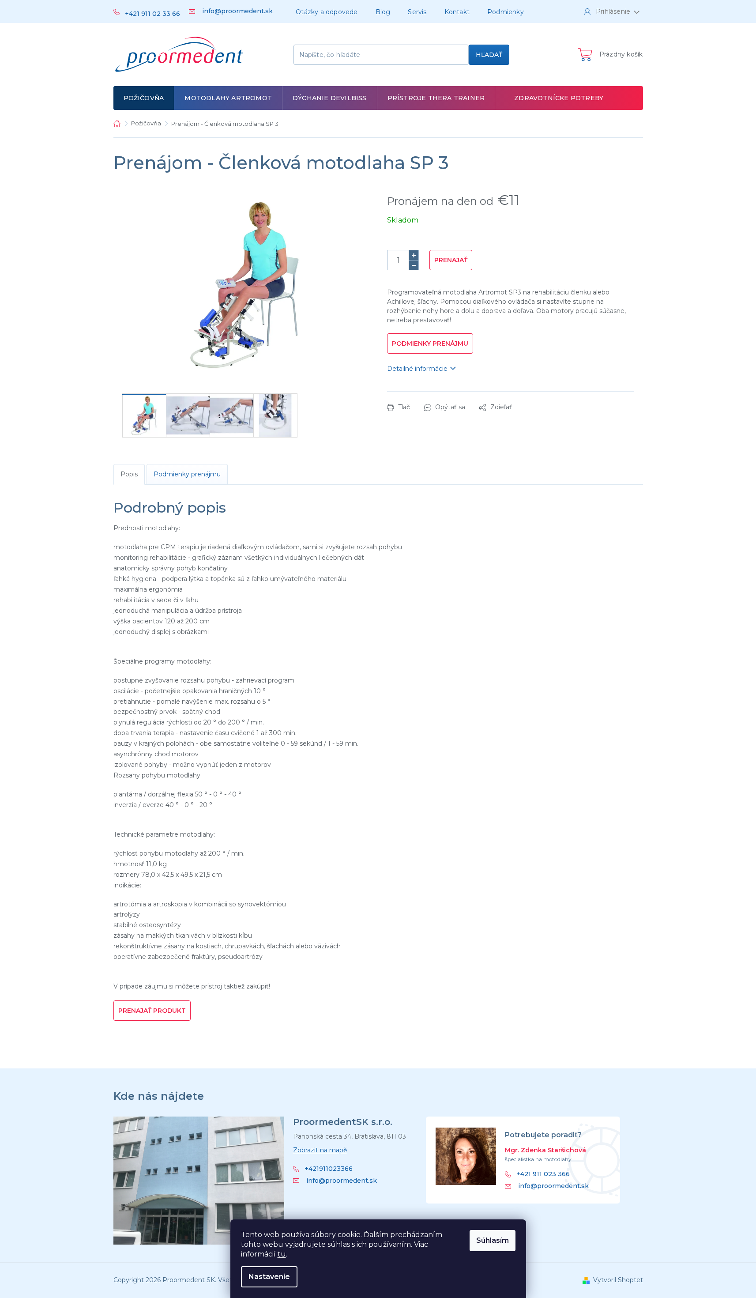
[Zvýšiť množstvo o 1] (413, 255)
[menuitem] (143, 98)
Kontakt (457, 12)
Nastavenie (269, 1276)
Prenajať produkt (152, 1011)
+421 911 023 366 (543, 1174)
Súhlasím (492, 1240)
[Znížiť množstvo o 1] (413, 265)
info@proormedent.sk (341, 1180)
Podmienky (505, 12)
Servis (417, 12)
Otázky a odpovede (326, 12)
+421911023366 (329, 1169)
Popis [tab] (129, 474)
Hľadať (489, 55)
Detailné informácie (417, 369)
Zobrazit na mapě (320, 1150)
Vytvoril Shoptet (618, 1280)
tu (282, 1254)
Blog (383, 12)
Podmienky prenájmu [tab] (187, 474)
